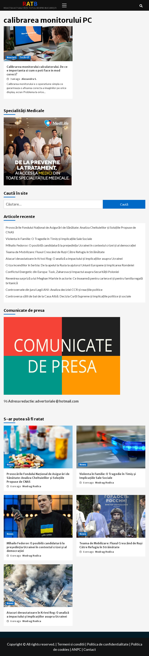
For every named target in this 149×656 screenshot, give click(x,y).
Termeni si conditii (71, 644)
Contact (89, 649)
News (10, 464)
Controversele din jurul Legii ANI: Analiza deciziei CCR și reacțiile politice (54, 289)
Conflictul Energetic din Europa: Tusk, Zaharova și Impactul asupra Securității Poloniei (62, 272)
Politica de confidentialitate (108, 644)
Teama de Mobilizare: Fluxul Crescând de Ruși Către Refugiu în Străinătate (55, 252)
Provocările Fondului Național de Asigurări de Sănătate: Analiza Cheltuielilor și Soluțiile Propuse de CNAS (71, 230)
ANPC (76, 649)
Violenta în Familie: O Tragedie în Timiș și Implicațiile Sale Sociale (49, 238)
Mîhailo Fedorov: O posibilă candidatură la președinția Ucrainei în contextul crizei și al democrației (71, 245)
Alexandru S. (29, 79)
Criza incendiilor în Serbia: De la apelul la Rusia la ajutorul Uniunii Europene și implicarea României (70, 265)
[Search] (141, 6)
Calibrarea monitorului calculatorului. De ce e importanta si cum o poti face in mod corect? (37, 70)
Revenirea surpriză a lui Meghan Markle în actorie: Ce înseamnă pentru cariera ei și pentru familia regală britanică (74, 280)
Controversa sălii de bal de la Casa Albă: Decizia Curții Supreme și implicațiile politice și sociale (68, 296)
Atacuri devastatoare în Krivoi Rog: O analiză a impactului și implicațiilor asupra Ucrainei (64, 258)
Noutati (11, 57)
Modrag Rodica (31, 486)
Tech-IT (24, 57)
